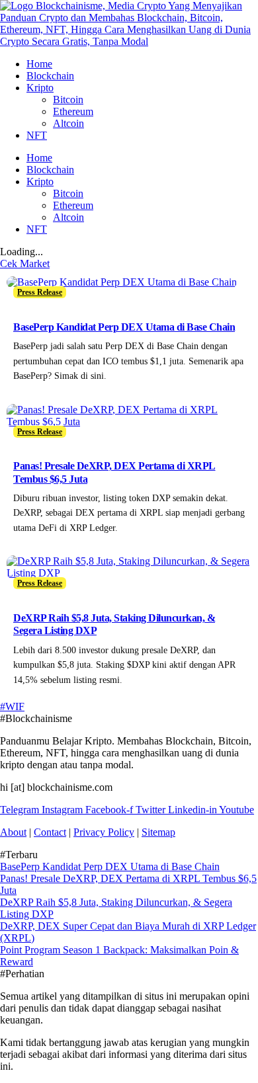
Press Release (39, 292)
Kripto (40, 87)
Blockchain (50, 75)
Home (39, 63)
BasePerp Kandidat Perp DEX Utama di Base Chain (124, 327)
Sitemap (158, 832)
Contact (50, 832)
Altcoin (68, 123)
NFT (36, 135)
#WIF (12, 706)
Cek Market (25, 263)
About (13, 832)
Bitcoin (68, 99)
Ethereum (73, 111)
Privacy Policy (103, 832)
